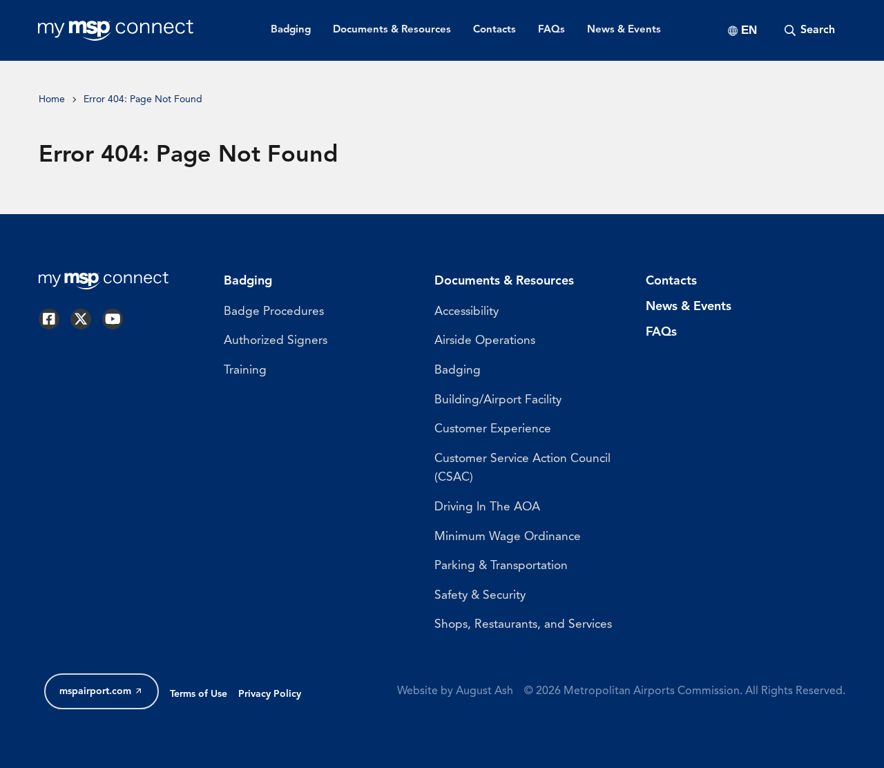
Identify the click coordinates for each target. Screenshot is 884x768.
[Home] (115, 30)
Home (52, 100)
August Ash (484, 691)
